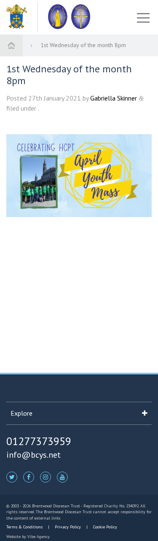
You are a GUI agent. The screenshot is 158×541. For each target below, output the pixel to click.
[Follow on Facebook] (28, 476)
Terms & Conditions (25, 527)
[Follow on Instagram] (45, 476)
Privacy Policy (68, 527)
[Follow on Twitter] (11, 476)
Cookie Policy (104, 527)
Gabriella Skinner (113, 98)
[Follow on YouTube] (62, 476)
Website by (28, 536)
